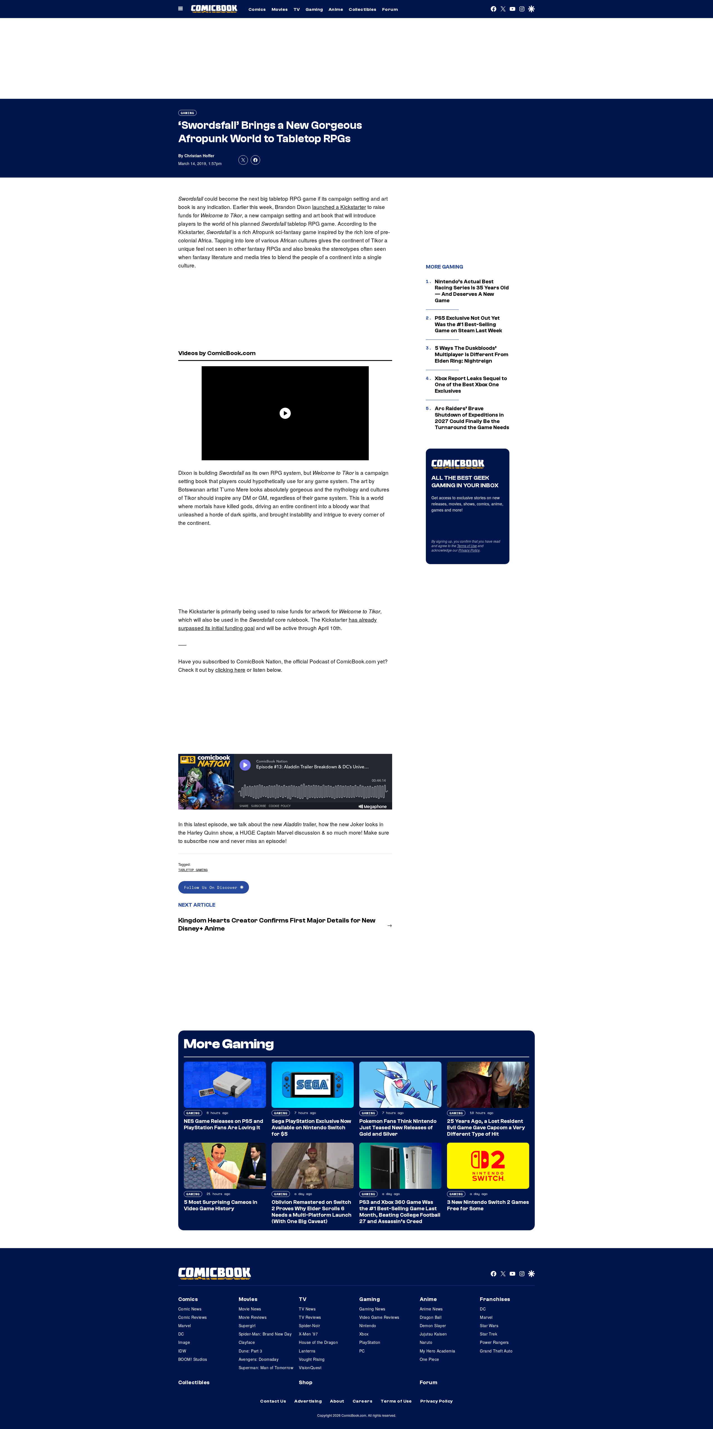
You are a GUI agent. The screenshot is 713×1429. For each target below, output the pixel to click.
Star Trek (488, 1334)
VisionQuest (310, 1367)
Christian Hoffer (199, 155)
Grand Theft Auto (496, 1351)
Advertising (308, 1401)
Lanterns (307, 1351)
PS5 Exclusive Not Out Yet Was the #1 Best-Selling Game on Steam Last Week (468, 324)
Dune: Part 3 (250, 1351)
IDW (182, 1351)
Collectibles (363, 9)
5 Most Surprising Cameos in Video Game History (220, 1205)
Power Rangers (494, 1342)
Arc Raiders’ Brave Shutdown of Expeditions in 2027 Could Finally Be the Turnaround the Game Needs (472, 418)
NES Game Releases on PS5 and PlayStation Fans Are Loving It (223, 1124)
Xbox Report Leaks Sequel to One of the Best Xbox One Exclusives (471, 384)
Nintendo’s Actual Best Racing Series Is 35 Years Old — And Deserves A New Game (472, 291)
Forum (390, 9)
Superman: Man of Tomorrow (266, 1367)
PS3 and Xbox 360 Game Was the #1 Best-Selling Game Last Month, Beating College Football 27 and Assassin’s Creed (399, 1211)
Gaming (314, 9)
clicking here (230, 669)
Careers (362, 1401)
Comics (257, 9)
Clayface (247, 1342)
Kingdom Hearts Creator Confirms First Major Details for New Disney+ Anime (276, 924)
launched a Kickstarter (339, 206)
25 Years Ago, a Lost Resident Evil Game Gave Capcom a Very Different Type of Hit (486, 1127)
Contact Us (273, 1401)
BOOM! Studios (192, 1359)
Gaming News (372, 1309)
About (337, 1401)
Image (184, 1342)
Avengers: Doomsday (259, 1359)
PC (362, 1351)
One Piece (429, 1359)
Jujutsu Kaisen (433, 1334)
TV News (307, 1309)
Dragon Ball (431, 1317)
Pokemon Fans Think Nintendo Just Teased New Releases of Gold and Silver (397, 1127)
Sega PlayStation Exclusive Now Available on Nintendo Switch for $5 (311, 1127)
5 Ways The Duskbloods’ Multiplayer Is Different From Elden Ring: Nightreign (471, 354)
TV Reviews (310, 1317)
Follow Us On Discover (212, 887)
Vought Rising (311, 1359)
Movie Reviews (253, 1317)
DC (181, 1334)
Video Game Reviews (379, 1317)
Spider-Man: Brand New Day (265, 1334)
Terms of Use (467, 545)
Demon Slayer (433, 1325)
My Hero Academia (437, 1351)
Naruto (426, 1342)
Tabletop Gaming (192, 869)
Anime (336, 9)
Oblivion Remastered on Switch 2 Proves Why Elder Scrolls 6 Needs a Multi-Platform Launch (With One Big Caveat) (311, 1211)
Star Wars (489, 1325)
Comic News (189, 1309)
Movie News (250, 1309)
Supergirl (247, 1325)
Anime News (431, 1309)
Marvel (184, 1325)
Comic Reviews (192, 1317)
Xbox (364, 1334)
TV (297, 9)
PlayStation (369, 1342)
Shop (305, 1382)
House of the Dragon (318, 1342)
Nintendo (367, 1325)
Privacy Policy (469, 550)
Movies (280, 9)
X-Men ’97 (308, 1334)
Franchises (495, 1299)
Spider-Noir (309, 1325)
